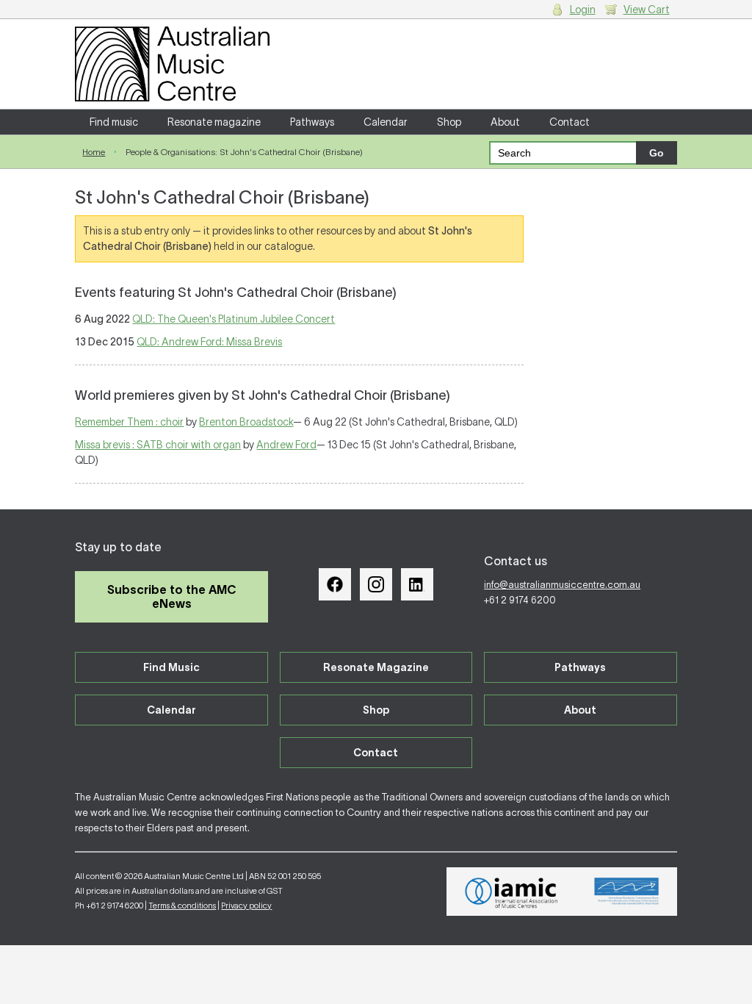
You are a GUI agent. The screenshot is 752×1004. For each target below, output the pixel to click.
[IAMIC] (511, 891)
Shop (449, 122)
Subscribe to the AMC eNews (171, 596)
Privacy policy (246, 905)
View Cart (646, 9)
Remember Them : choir (129, 422)
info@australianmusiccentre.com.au (562, 584)
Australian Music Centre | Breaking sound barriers (172, 63)
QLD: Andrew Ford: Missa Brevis (209, 342)
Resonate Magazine (376, 667)
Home (93, 152)
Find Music (171, 667)
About (505, 122)
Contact (569, 122)
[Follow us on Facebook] (335, 584)
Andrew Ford (286, 445)
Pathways (312, 122)
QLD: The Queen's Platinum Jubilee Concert (233, 319)
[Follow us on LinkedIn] (417, 584)
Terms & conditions (182, 905)
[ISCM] (626, 891)
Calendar (386, 122)
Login (583, 9)
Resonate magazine (214, 122)
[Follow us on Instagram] (376, 584)
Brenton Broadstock (246, 422)
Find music (114, 122)
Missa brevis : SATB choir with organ (158, 445)
